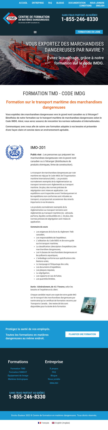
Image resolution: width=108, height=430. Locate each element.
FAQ (50, 2)
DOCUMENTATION (77, 2)
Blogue (60, 2)
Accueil (23, 2)
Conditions (85, 5)
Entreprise (38, 2)
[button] (35, 32)
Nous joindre (97, 2)
